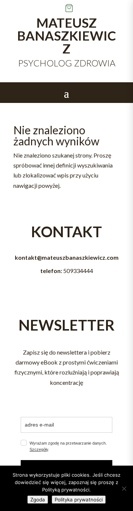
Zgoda (37, 500)
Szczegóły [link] (39, 449)
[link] (99, 8)
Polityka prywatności (79, 500)
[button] (66, 93)
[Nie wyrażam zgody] (123, 488)
